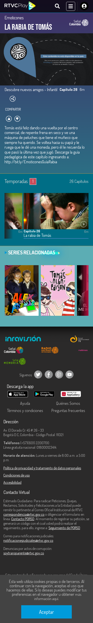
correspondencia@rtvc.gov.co (23, 514)
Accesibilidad (12, 482)
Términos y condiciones (25, 410)
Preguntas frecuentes (68, 410)
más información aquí (57, 596)
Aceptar (46, 612)
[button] (10, 219)
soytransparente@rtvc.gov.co (23, 553)
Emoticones (14, 17)
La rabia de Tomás (37, 235)
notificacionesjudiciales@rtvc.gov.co (28, 540)
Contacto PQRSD (22, 519)
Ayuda (25, 403)
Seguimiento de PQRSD (64, 528)
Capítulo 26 (32, 231)
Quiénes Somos (68, 403)
